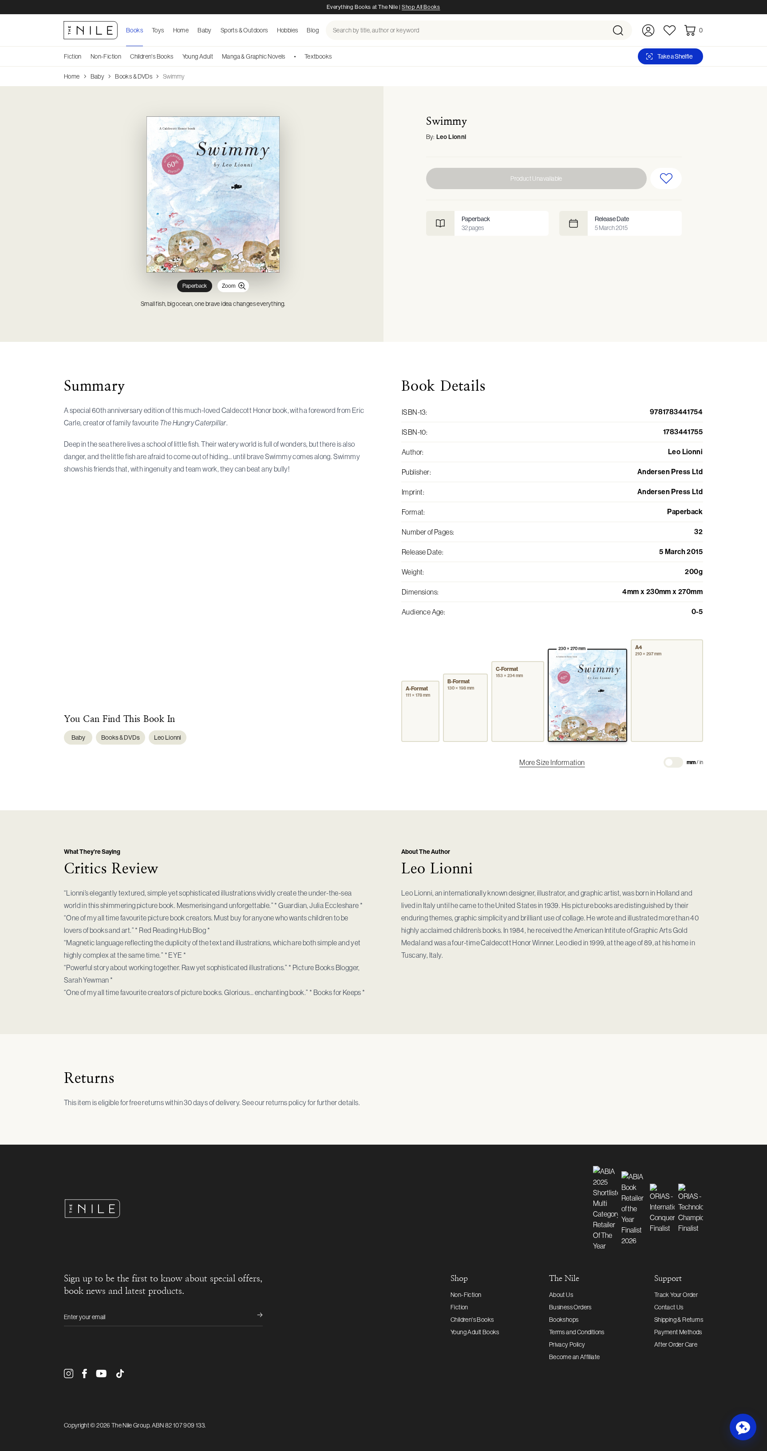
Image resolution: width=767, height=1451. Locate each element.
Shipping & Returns (678, 1319)
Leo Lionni (451, 137)
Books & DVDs (133, 76)
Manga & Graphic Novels (253, 56)
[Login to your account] (648, 30)
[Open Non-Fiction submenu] (124, 56)
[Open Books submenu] (145, 30)
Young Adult (197, 56)
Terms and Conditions (577, 1332)
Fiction (73, 56)
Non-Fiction (106, 56)
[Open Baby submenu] (214, 30)
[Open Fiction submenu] (84, 56)
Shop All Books (421, 7)
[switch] (673, 762)
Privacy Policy (567, 1344)
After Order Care (675, 1344)
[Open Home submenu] (191, 30)
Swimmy (174, 76)
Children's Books (151, 56)
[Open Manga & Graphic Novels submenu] (288, 56)
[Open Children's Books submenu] (176, 56)
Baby (98, 76)
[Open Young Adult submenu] (216, 56)
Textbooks (318, 56)
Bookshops (564, 1319)
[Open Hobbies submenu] (300, 30)
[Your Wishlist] (670, 30)
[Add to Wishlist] (666, 178)
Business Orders (570, 1307)
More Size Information (552, 762)
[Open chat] (743, 1427)
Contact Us (669, 1307)
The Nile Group (130, 1425)
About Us (561, 1294)
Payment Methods (678, 1332)
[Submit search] (621, 30)
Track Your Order (676, 1294)
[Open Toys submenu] (166, 30)
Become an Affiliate (574, 1356)
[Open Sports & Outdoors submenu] (270, 30)
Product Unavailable (536, 178)
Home (72, 76)
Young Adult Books (475, 1332)
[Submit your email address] (254, 1317)
